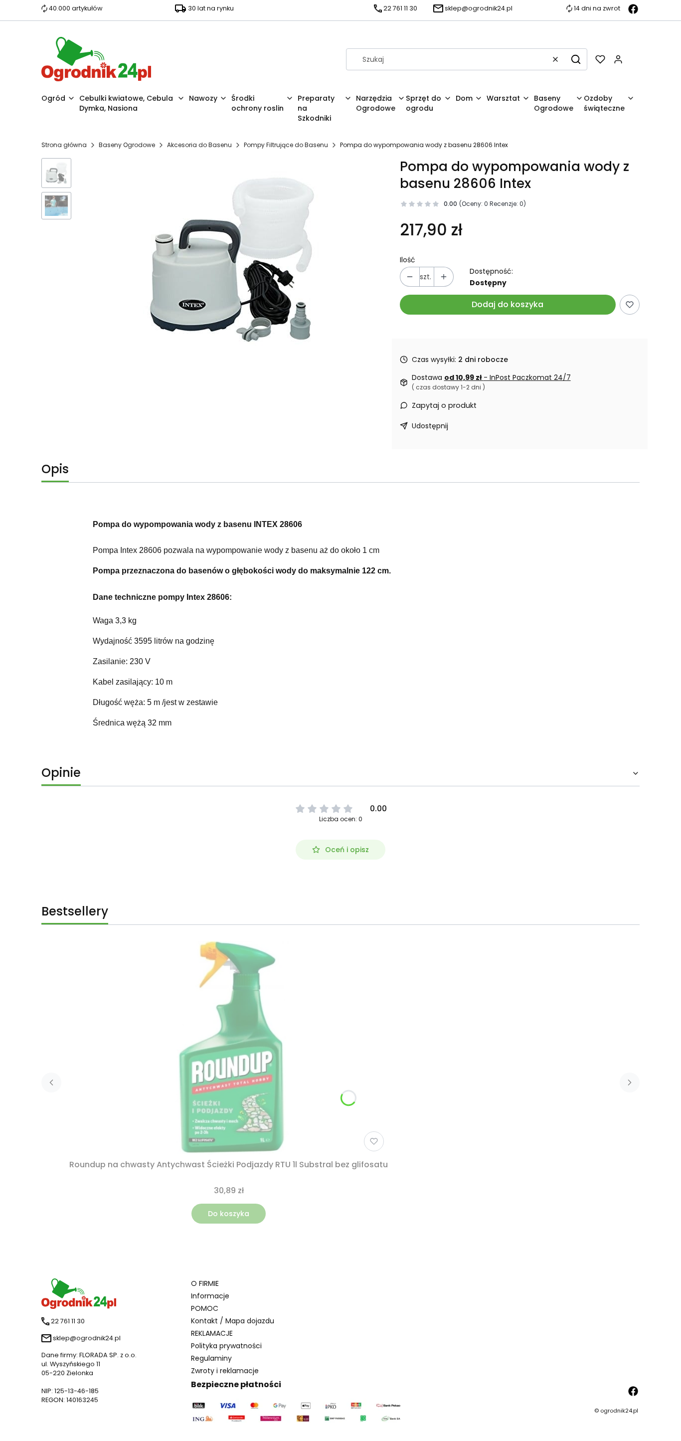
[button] (576, 59)
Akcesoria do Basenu (199, 145)
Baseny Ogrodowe (127, 145)
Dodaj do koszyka (507, 304)
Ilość (407, 260)
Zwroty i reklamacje (225, 1371)
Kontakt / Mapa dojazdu (232, 1321)
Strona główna (64, 145)
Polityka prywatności (226, 1346)
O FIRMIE (205, 1283)
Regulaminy (211, 1358)
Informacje (210, 1296)
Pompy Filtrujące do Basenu (286, 145)
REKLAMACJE (212, 1333)
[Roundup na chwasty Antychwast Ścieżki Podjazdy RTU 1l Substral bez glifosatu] (229, 1048)
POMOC (204, 1308)
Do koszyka (228, 1214)
